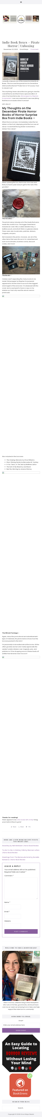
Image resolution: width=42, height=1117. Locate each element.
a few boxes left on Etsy (25, 820)
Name (7, 902)
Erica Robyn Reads (21, 19)
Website (7, 921)
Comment (9, 876)
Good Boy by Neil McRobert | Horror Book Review (20, 846)
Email (7, 912)
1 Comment (34, 49)
